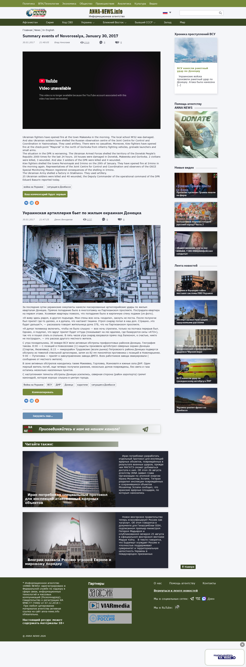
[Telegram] (32, 203)
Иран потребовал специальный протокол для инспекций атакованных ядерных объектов (66, 499)
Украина (86, 22)
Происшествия (105, 3)
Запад (168, 22)
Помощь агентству (182, 583)
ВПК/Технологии (48, 3)
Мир (182, 22)
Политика (29, 3)
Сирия (50, 22)
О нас (158, 583)
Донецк (69, 384)
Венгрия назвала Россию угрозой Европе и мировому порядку (68, 562)
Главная (27, 30)
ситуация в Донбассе (59, 186)
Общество (86, 3)
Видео (153, 3)
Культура (140, 3)
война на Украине (33, 186)
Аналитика (124, 3)
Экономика (69, 3)
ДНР (58, 384)
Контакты (209, 583)
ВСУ (49, 384)
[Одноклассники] (37, 203)
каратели (82, 384)
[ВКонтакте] (26, 203)
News (37, 30)
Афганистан (30, 22)
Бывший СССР (144, 22)
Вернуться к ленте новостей (176, 590)
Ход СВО (67, 22)
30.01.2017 (36, 42)
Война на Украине (34, 384)
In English (48, 30)
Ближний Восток (113, 22)
